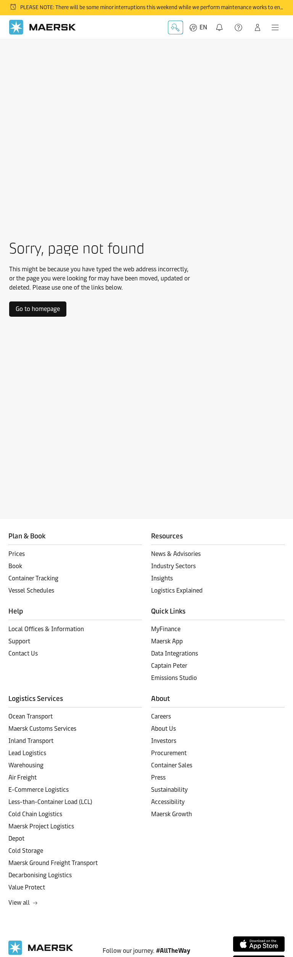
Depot (16, 838)
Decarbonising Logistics (40, 875)
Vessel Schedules (31, 590)
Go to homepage (38, 309)
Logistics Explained (177, 590)
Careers (161, 716)
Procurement (169, 753)
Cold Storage (25, 850)
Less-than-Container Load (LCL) (50, 802)
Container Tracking (33, 578)
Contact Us (23, 653)
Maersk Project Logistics (41, 826)
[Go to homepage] (42, 27)
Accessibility (168, 802)
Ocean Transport (30, 716)
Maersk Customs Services (42, 728)
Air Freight (22, 777)
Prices (16, 553)
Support (239, 27)
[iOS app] (259, 944)
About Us (163, 728)
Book (15, 566)
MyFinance (165, 629)
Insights (162, 578)
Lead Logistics (27, 753)
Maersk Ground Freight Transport (53, 863)
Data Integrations (174, 653)
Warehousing (25, 765)
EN (203, 27)
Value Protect (26, 887)
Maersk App (167, 641)
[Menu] (275, 27)
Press (158, 777)
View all (19, 902)
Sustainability (169, 789)
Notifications (221, 23)
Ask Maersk (175, 27)
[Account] (257, 27)
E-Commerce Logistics (38, 789)
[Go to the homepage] (40, 953)
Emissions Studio (174, 678)
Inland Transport (30, 740)
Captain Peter (169, 665)
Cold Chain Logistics (35, 814)
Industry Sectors (173, 566)
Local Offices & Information (46, 629)
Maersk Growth (171, 814)
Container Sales (171, 765)
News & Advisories (176, 553)
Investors (163, 740)
